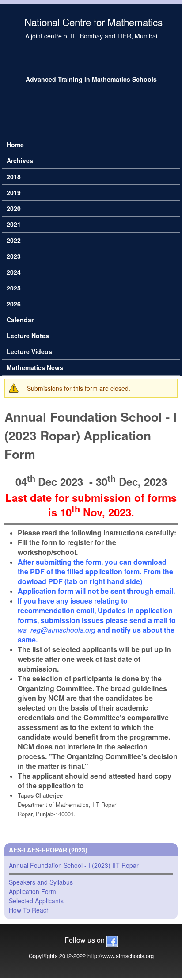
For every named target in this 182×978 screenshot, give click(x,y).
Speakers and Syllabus (41, 882)
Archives (20, 160)
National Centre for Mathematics (93, 22)
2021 (14, 224)
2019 (14, 192)
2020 (14, 208)
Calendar (20, 319)
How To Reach (29, 909)
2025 (14, 287)
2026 (14, 303)
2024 (14, 271)
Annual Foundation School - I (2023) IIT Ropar (74, 865)
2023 (14, 256)
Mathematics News (35, 367)
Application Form (32, 891)
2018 (14, 176)
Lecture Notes (28, 335)
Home (15, 144)
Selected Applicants (36, 900)
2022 (14, 240)
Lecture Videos (29, 351)
